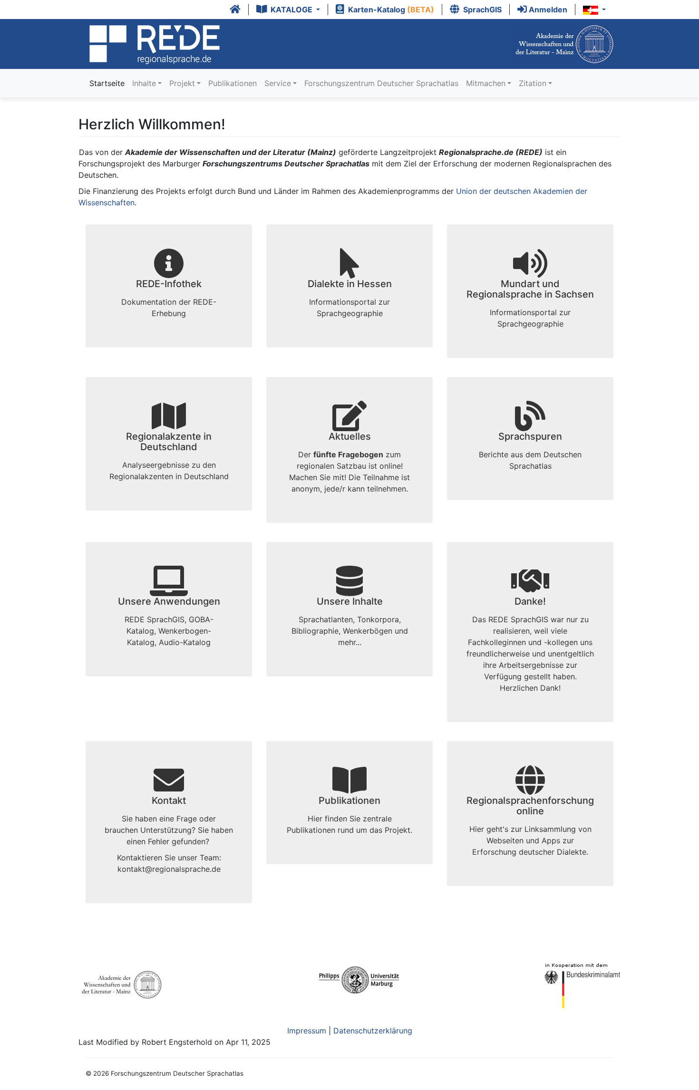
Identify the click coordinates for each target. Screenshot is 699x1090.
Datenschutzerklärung (372, 1030)
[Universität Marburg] (359, 984)
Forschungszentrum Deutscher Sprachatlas (381, 83)
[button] (288, 9)
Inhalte (144, 83)
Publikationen (232, 83)
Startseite (107, 83)
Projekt (182, 83)
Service (277, 83)
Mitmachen (485, 83)
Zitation (532, 83)
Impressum (308, 1030)
